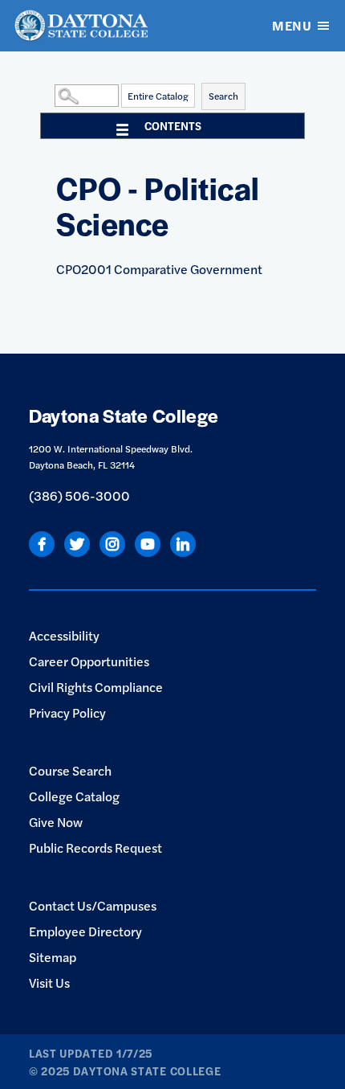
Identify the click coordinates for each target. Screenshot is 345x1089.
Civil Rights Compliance (96, 687)
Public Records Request (95, 847)
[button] (51, 95)
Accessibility (64, 635)
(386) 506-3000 (79, 495)
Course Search (70, 770)
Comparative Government (159, 269)
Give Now (56, 822)
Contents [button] (172, 125)
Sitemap (52, 957)
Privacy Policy (67, 712)
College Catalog (74, 796)
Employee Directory (85, 931)
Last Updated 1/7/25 (90, 1053)
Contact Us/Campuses (92, 905)
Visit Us (49, 982)
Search (223, 95)
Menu (291, 25)
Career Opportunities (89, 661)
